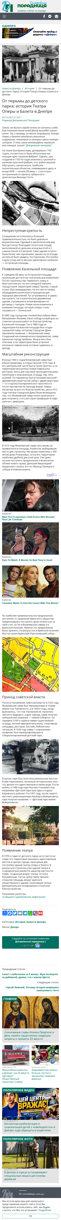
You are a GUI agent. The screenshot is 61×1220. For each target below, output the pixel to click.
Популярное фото (18, 1139)
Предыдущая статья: (30, 973)
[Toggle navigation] (4, 16)
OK (30, 1216)
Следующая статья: (32, 986)
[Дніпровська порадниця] (9, 1195)
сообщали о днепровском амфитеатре (23, 896)
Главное (10, 999)
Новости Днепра (11, 88)
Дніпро (14, 927)
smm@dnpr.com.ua (33, 1194)
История (29, 88)
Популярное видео (18, 1090)
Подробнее (45, 1210)
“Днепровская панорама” (38, 145)
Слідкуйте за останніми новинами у (30, 942)
